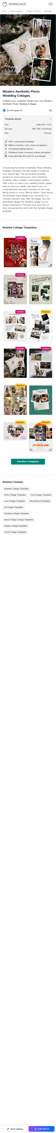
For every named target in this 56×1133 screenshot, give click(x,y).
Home (4, 11)
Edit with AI (43, 1129)
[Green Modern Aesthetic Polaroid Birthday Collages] (40, 400)
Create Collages (16, 11)
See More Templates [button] (28, 461)
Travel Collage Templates (15, 532)
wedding (47, 11)
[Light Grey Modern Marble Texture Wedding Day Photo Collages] (15, 326)
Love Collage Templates (14, 501)
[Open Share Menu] (50, 110)
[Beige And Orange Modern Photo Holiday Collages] (40, 437)
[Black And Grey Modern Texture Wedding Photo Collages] (40, 363)
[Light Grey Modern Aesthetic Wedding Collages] (40, 252)
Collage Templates (33, 11)
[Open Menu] (50, 4)
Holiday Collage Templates (15, 526)
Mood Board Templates (40, 501)
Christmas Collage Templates (16, 513)
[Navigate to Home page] (14, 4)
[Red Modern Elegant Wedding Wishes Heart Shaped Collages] (15, 252)
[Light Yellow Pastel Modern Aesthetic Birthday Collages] (15, 289)
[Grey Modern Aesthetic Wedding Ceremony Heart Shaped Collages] (15, 431)
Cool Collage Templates (41, 495)
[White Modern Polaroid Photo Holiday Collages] (40, 326)
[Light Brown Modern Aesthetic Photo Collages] (15, 400)
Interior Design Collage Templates (18, 520)
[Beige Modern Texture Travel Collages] (40, 289)
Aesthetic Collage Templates (16, 489)
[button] (14, 1129)
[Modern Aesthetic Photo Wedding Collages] (15, 363)
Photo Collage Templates (15, 495)
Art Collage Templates (13, 507)
